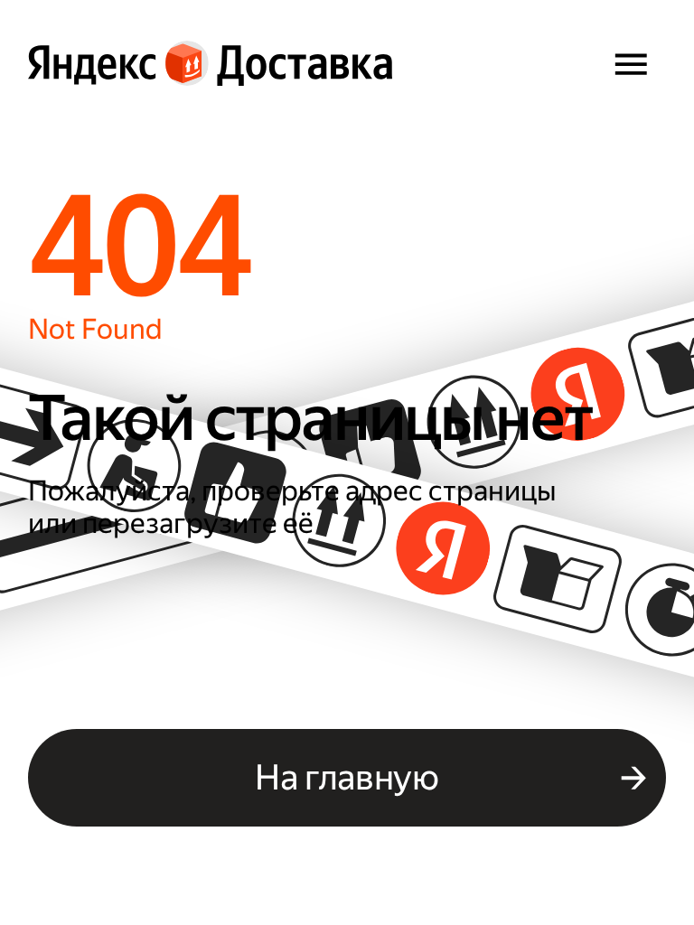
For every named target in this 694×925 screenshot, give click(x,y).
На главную (346, 777)
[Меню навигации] (631, 63)
